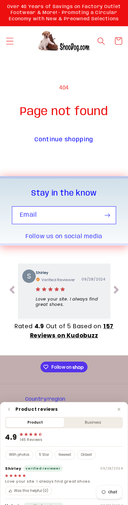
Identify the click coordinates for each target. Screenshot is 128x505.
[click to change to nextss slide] (116, 291)
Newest (65, 455)
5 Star (44, 455)
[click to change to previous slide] (12, 291)
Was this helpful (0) (31, 491)
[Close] (119, 409)
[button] (9, 40)
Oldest (86, 455)
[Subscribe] (107, 215)
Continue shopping (64, 140)
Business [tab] (93, 422)
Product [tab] (35, 422)
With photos (19, 455)
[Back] (9, 409)
